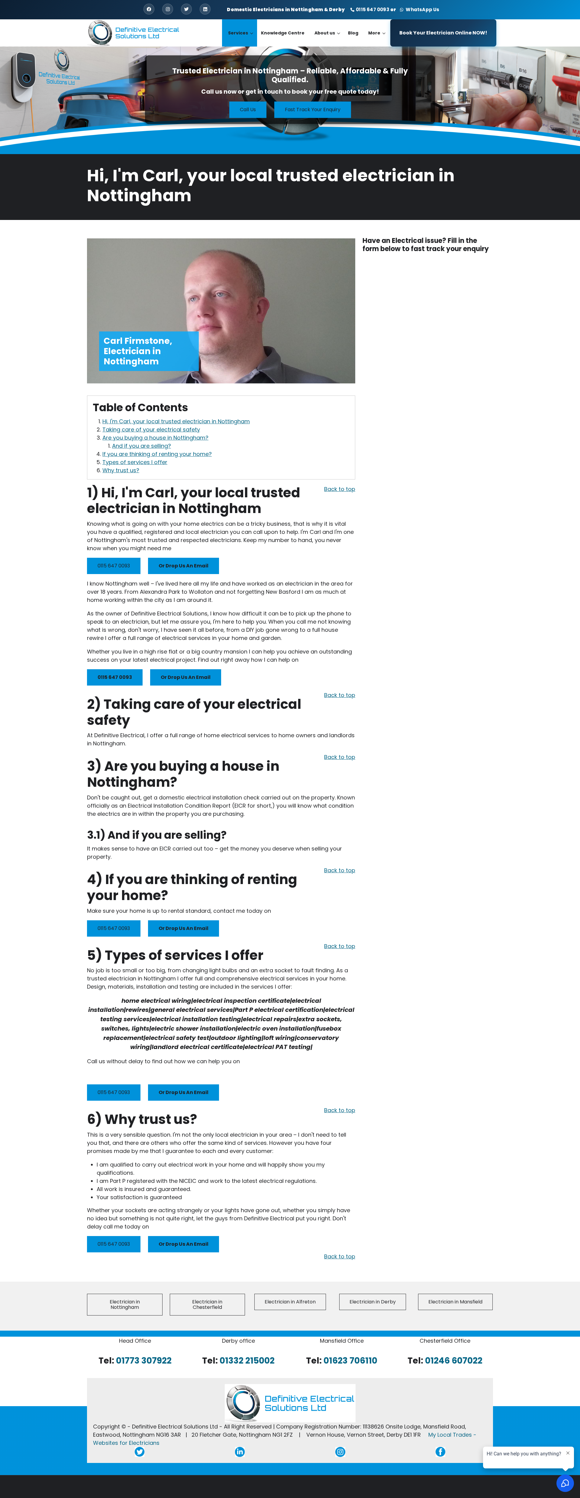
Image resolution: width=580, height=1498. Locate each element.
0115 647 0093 (372, 9)
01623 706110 (350, 1360)
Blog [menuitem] (353, 33)
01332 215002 (247, 1360)
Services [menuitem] (240, 38)
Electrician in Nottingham (125, 1304)
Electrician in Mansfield (455, 1301)
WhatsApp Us (422, 9)
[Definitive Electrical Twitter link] (139, 1451)
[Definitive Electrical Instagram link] (340, 1451)
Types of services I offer (134, 462)
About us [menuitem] (327, 38)
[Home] (133, 32)
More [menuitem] (376, 38)
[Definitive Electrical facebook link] (440, 1451)
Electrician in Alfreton (290, 1301)
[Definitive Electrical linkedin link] (240, 1451)
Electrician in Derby (373, 1301)
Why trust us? (120, 470)
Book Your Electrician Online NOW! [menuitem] (443, 32)
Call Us (248, 109)
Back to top (339, 489)
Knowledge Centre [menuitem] (282, 33)
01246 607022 (453, 1360)
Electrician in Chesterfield (207, 1304)
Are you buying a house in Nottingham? (155, 437)
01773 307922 (144, 1360)
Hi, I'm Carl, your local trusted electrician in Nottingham (176, 421)
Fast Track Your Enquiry (312, 109)
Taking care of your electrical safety (151, 429)
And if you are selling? (141, 446)
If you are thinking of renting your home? (157, 454)
